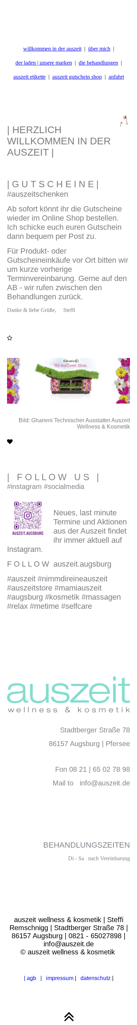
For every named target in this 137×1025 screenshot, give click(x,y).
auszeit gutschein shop (77, 77)
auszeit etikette (29, 77)
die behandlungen (98, 63)
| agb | (33, 978)
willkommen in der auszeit (52, 49)
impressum (59, 978)
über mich (99, 49)
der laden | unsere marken (43, 63)
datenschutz (94, 978)
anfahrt (116, 77)
